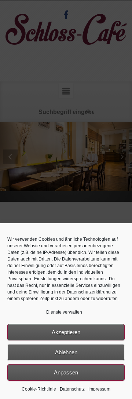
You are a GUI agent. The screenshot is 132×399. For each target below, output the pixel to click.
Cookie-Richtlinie (39, 389)
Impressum (99, 389)
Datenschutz (72, 389)
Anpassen (66, 372)
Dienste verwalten (64, 312)
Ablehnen (66, 352)
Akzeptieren (66, 332)
